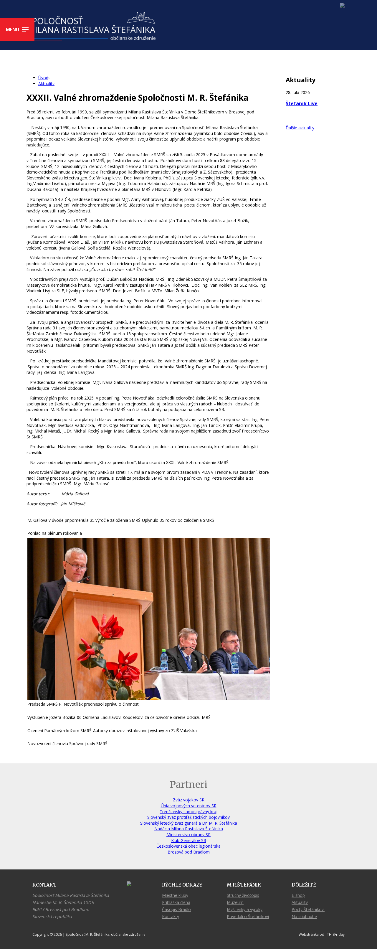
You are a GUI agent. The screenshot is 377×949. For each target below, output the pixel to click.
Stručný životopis (243, 895)
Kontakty (170, 916)
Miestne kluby (175, 895)
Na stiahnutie (304, 916)
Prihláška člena (176, 902)
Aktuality (300, 902)
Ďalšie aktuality (300, 128)
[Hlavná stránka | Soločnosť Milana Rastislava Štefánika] (92, 26)
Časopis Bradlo (176, 909)
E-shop (298, 895)
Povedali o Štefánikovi (248, 916)
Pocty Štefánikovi (308, 909)
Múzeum (235, 902)
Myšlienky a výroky (244, 909)
